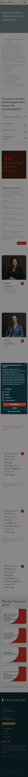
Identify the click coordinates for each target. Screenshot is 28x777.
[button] (14, 411)
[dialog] (14, 388)
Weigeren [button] (14, 408)
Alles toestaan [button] (14, 404)
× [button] (24, 364)
